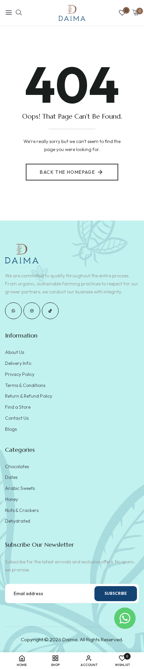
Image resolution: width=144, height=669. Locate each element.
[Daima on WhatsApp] (13, 310)
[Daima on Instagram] (31, 310)
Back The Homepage (67, 172)
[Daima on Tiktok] (50, 310)
